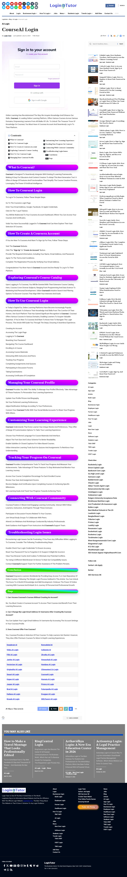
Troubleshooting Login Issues (57, 151)
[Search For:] (104, 43)
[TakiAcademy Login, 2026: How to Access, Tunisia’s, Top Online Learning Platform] (93, 133)
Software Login (93, 436)
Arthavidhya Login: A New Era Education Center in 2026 (78, 746)
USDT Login (92, 454)
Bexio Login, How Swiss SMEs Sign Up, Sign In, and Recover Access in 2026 (111, 155)
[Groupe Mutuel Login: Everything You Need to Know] (93, 124)
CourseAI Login (47, 674)
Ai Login (6, 24)
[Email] (114, 35)
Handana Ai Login (48, 664)
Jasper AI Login (13, 684)
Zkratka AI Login (47, 655)
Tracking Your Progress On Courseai (59, 144)
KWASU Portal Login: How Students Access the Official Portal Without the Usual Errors (111, 335)
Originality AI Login (14, 669)
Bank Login (92, 398)
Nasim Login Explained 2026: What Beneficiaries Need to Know (110, 290)
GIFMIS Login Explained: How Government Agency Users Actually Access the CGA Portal (111, 266)
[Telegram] (12, 7)
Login (101, 73)
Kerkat (90, 570)
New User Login (93, 429)
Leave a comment (73, 718)
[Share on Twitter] (111, 35)
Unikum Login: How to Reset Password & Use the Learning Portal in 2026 (110, 90)
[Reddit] (8, 7)
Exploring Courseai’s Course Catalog (24, 150)
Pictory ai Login (47, 684)
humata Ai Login (48, 679)
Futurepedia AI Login (49, 689)
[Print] (120, 35)
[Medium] (32, 7)
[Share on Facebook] (108, 35)
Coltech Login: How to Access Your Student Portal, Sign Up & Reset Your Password (111, 68)
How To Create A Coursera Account (23, 147)
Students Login (110, 62)
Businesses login (104, 159)
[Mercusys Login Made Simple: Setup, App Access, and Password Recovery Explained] (93, 188)
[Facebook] (4, 4)
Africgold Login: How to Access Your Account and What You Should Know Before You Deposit (112, 211)
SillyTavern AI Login (49, 699)
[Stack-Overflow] (28, 7)
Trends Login (92, 451)
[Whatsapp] (16, 7)
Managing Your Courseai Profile (22, 158)
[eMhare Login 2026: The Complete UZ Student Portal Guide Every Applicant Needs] (93, 245)
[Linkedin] (28, 4)
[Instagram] (24, 4)
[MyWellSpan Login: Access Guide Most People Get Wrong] (93, 346)
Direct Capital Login (96, 468)
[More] (123, 35)
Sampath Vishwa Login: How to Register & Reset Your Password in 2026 (112, 79)
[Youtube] (12, 4)
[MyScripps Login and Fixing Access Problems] (93, 365)
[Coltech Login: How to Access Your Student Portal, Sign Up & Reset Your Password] (93, 69)
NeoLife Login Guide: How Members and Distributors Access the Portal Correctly (112, 222)
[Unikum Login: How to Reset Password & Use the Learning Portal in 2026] (93, 91)
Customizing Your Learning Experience (59, 140)
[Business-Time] (36, 7)
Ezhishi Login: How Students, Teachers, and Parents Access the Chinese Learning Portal (112, 57)
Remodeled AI (46, 645)
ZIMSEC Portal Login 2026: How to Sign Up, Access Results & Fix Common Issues (112, 233)
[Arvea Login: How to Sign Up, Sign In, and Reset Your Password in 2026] (93, 144)
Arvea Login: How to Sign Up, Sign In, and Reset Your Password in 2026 (112, 143)
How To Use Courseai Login (20, 154)
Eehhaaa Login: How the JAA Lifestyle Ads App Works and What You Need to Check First (111, 301)
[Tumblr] (32, 4)
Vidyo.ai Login (12, 650)
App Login (102, 62)
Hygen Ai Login (13, 679)
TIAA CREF (91, 443)
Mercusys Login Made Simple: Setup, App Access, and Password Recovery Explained (112, 187)
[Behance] (24, 7)
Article (90, 394)
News (101, 339)
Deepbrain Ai (12, 645)
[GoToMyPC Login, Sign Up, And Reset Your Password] (93, 374)
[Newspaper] (36, 4)
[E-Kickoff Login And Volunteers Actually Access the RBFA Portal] (93, 355)
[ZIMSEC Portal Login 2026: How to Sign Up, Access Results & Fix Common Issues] (93, 234)
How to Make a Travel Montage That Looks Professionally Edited (15, 748)
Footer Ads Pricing (88, 807)
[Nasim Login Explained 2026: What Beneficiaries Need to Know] (93, 291)
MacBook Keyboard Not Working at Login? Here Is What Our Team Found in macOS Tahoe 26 (112, 101)
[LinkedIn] (24, 866)
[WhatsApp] (8, 870)
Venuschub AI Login (49, 660)
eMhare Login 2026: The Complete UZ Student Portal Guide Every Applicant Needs (112, 244)
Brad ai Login (12, 689)
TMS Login (91, 447)
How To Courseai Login (19, 143)
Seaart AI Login (13, 674)
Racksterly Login (95, 465)
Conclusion (53, 155)
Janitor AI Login (13, 660)
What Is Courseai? (17, 140)
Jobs (89, 422)
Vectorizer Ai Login (14, 664)
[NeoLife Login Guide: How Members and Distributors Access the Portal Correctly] (93, 223)
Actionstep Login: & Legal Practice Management (109, 745)
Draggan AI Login (48, 694)
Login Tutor (7, 36)
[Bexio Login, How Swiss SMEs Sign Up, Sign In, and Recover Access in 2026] (93, 155)
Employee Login (93, 408)
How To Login (92, 419)
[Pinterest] (20, 4)
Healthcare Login (104, 126)
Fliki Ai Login (12, 655)
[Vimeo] (4, 7)
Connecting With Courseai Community (59, 148)
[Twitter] (8, 4)
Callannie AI (46, 650)
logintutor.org (28, 801)
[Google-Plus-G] (16, 4)
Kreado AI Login (13, 699)
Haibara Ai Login (13, 694)
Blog (101, 205)
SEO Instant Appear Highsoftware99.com (104, 553)
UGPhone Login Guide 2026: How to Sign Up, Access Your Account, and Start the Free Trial (112, 165)
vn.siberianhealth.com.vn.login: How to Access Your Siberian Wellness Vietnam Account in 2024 (112, 176)
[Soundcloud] (20, 7)
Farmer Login (92, 412)
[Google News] (15, 866)
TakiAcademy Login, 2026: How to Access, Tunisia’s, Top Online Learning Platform (112, 133)
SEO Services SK (94, 575)
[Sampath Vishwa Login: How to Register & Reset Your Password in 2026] (93, 80)
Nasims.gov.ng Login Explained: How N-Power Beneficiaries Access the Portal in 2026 (111, 255)
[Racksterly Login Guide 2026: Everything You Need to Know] (93, 326)
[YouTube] (11, 866)
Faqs (50, 158)
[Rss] (11, 870)
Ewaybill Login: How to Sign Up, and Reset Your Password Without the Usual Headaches (112, 112)
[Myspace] (30, 866)
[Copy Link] (117, 35)
